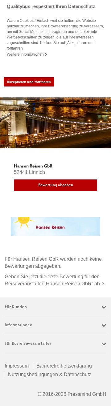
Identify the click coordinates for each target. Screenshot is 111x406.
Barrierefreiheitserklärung (64, 365)
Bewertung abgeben (55, 185)
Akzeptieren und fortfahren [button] (29, 82)
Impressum (17, 365)
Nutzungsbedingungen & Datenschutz (49, 374)
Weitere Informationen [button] (26, 54)
